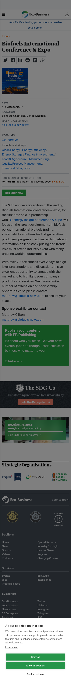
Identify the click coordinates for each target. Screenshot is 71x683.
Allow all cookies (35, 665)
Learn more (11, 647)
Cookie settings (35, 674)
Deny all (35, 657)
